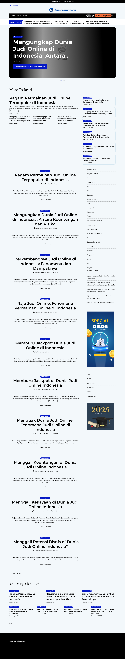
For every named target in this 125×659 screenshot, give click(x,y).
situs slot (90, 195)
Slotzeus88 (90, 212)
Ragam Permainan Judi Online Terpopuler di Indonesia (39, 100)
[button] (60, 80)
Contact (24, 16)
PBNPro (23, 641)
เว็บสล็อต (89, 216)
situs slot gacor (92, 169)
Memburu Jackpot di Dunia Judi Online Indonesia (96, 159)
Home (13, 16)
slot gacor (90, 251)
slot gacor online (92, 174)
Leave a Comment (45, 200)
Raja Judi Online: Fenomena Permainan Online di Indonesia (68, 22)
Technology (90, 387)
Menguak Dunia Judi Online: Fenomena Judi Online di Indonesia (45, 425)
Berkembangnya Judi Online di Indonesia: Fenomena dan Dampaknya (40, 22)
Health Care (91, 379)
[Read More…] (14, 111)
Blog (88, 375)
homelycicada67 (43, 184)
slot (88, 186)
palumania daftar (92, 229)
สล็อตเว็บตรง (91, 178)
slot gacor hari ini (92, 199)
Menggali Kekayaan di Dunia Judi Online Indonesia (45, 504)
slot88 (89, 259)
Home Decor (91, 383)
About (18, 16)
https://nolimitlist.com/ (94, 221)
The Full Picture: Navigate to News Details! (30, 66)
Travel (89, 392)
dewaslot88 (90, 208)
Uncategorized (18, 37)
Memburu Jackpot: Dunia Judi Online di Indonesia (98, 148)
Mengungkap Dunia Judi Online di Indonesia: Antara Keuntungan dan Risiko (42, 55)
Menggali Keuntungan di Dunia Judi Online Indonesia (45, 464)
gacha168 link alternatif (94, 233)
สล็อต (88, 204)
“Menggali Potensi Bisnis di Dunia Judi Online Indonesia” (45, 544)
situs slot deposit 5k (93, 242)
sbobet (89, 238)
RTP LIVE (90, 246)
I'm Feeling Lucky (104, 16)
